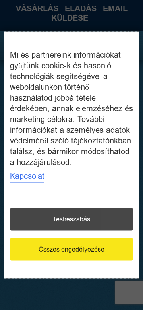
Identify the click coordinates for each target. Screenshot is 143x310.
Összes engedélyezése (71, 249)
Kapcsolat (27, 176)
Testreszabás (71, 219)
